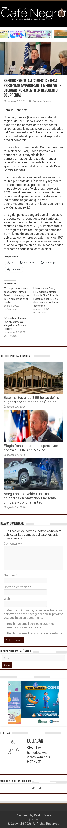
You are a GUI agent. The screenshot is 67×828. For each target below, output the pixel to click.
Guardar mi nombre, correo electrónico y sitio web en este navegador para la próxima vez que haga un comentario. (33, 614)
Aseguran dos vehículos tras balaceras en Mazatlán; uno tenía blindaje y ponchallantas (30, 498)
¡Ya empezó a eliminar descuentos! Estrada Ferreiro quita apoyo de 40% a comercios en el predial (16, 295)
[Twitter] (33, 788)
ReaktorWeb (42, 815)
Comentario (13, 543)
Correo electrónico (17, 587)
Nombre (10, 575)
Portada (37, 101)
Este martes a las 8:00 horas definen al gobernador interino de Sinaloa (33, 399)
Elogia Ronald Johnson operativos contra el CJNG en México (31, 448)
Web (7, 598)
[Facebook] (27, 788)
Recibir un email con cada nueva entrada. (35, 633)
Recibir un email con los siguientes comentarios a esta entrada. (29, 625)
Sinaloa (47, 101)
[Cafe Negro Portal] (33, 13)
